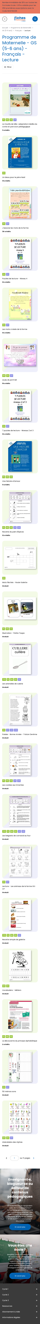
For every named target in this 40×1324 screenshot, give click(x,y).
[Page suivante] (33, 1158)
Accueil (5, 28)
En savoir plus (20, 1227)
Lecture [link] (27, 30)
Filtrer (9, 67)
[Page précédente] (6, 1158)
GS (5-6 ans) (7, 30)
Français (18, 30)
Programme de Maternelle (21, 28)
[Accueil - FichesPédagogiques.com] (20, 19)
